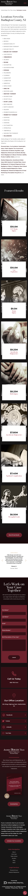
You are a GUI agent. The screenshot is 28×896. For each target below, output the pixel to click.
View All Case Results (14, 535)
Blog (14, 860)
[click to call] (25, 893)
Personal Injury (5, 146)
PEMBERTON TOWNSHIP (10, 114)
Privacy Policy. (14, 888)
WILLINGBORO (8, 136)
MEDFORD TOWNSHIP (10, 93)
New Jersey (13, 10)
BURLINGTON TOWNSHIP (11, 51)
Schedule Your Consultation (14, 841)
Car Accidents (14, 146)
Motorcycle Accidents (14, 152)
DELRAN (6, 62)
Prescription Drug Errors (14, 172)
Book (14, 862)
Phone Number (6, 630)
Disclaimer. (8, 888)
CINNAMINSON (8, 57)
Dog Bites (17, 150)
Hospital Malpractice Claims (14, 168)
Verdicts (14, 858)
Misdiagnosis (4, 170)
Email (4, 623)
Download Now (14, 804)
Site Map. (21, 888)
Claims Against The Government (14, 148)
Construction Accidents (7, 150)
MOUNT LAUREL (8, 101)
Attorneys (14, 854)
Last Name (5, 616)
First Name (5, 610)
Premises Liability (22, 154)
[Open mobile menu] (25, 3)
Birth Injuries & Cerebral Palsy (13, 162)
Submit (14, 657)
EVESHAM (6, 70)
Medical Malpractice (6, 160)
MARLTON (6, 88)
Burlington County (21, 10)
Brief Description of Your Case (10, 637)
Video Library (14, 856)
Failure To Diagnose (13, 166)
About (14, 852)
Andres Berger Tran (5, 10)
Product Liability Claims (7, 157)
